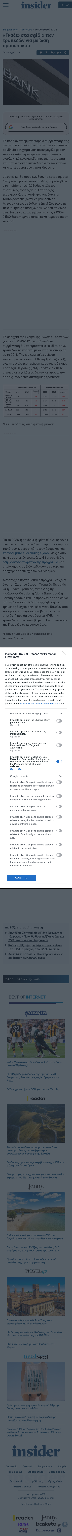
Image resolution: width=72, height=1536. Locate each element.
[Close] (65, 654)
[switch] (59, 721)
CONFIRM (21, 878)
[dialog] (36, 768)
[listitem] (36, 713)
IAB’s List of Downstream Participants (40, 703)
